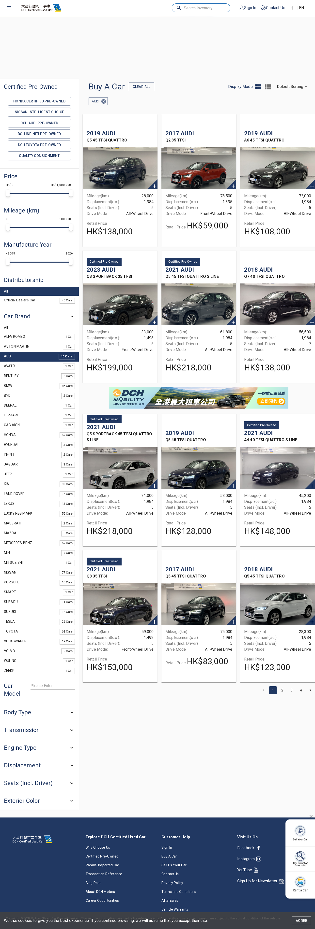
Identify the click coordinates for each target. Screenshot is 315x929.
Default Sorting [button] (290, 86)
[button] (39, 280)
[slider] (8, 193)
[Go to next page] (310, 690)
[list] (268, 87)
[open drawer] (9, 8)
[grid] (258, 87)
